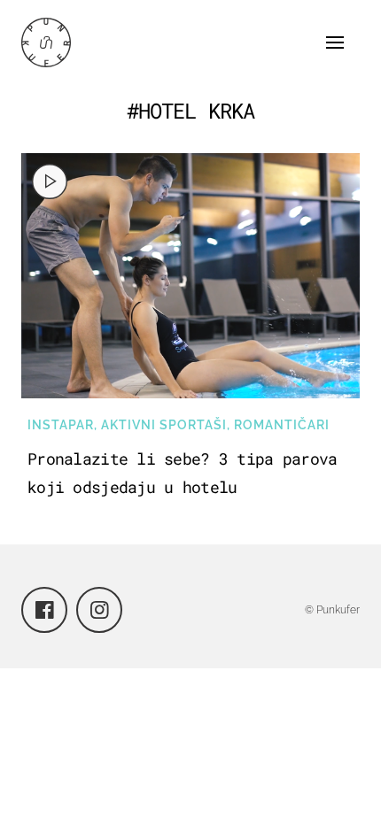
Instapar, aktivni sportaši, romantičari (178, 425)
